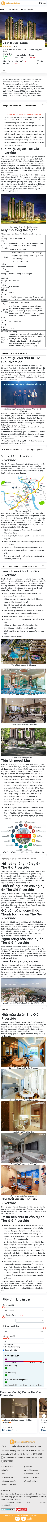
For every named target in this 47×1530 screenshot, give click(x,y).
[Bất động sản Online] (10, 3)
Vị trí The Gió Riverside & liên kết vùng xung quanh (22, 450)
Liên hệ (3, 1474)
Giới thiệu (4, 1470)
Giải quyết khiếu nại (31, 1481)
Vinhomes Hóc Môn (8, 1485)
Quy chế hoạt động (31, 1470)
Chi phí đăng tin (7, 1477)
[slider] (3, 1307)
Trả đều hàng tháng (12, 1347)
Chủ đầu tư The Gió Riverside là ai (16, 353)
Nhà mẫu (5, 1010)
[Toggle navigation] (4, 70)
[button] (44, 1416)
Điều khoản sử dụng (31, 1477)
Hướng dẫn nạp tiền (8, 1481)
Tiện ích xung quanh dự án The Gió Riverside (20, 566)
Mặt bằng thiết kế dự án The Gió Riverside (19, 859)
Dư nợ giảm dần (10, 1350)
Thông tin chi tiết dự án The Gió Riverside (19, 106)
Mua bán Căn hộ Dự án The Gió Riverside (20, 1393)
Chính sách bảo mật (31, 1474)
